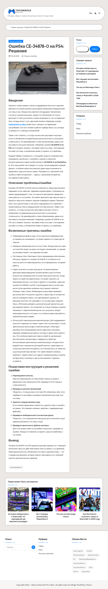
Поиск (79, 40)
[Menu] (90, 13)
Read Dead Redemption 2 (87, 559)
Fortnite (89, 551)
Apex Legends (78, 551)
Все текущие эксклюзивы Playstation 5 (87, 80)
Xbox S (76, 571)
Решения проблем (16, 41)
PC (74, 559)
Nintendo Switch (93, 555)
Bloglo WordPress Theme (81, 585)
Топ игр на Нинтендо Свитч (88, 87)
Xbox (90, 567)
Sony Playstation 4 (16, 467)
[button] (33, 547)
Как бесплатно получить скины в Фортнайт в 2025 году (87, 95)
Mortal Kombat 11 (79, 555)
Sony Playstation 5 (79, 567)
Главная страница (17, 27)
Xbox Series (86, 571)
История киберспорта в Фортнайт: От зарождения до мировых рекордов (87, 71)
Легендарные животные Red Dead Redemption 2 (86, 104)
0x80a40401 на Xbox (17, 124)
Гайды (78, 124)
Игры (78, 128)
